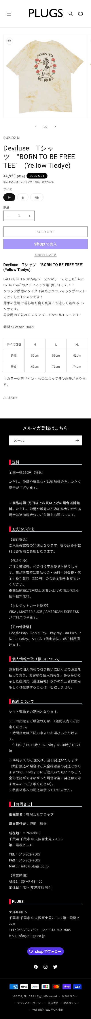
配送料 (12, 181)
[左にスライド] (36, 126)
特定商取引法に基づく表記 (47, 1009)
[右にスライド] (55, 126)
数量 (6, 207)
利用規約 (53, 1003)
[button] (9, 14)
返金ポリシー (70, 996)
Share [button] (12, 397)
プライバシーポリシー (30, 1003)
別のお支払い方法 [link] (45, 255)
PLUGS (28, 996)
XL (38, 198)
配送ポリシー (71, 1003)
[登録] (77, 440)
